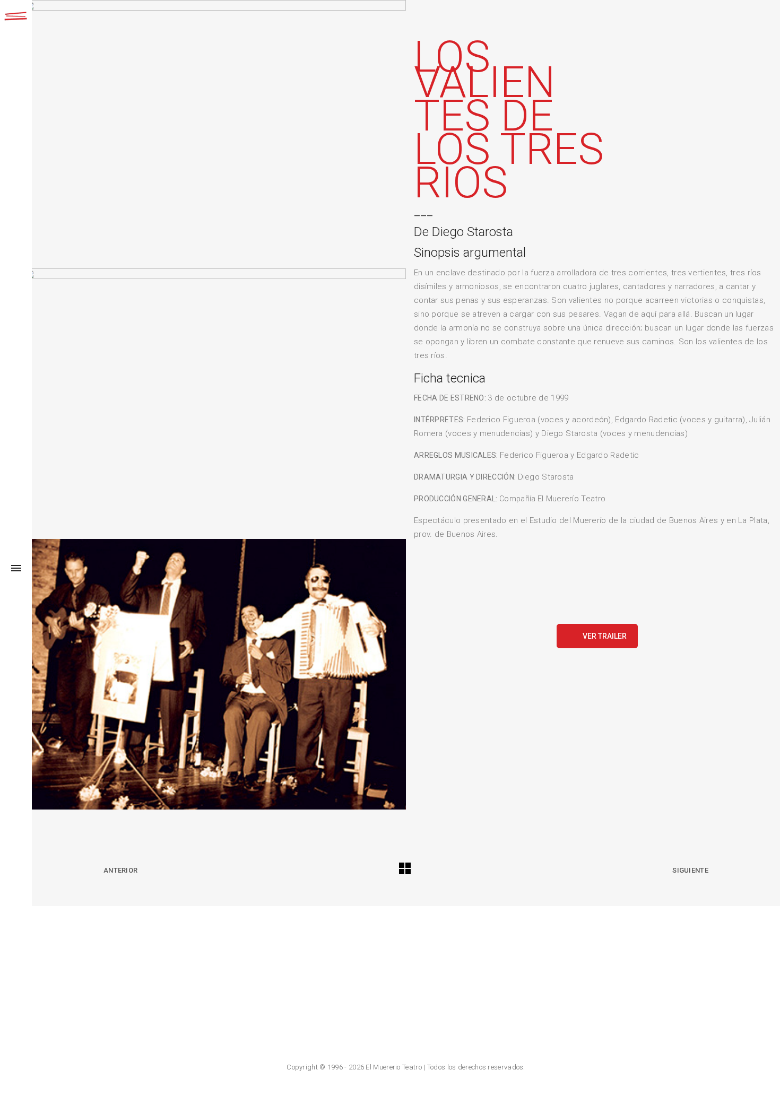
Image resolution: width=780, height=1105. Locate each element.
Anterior (120, 870)
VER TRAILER (605, 636)
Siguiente (690, 870)
